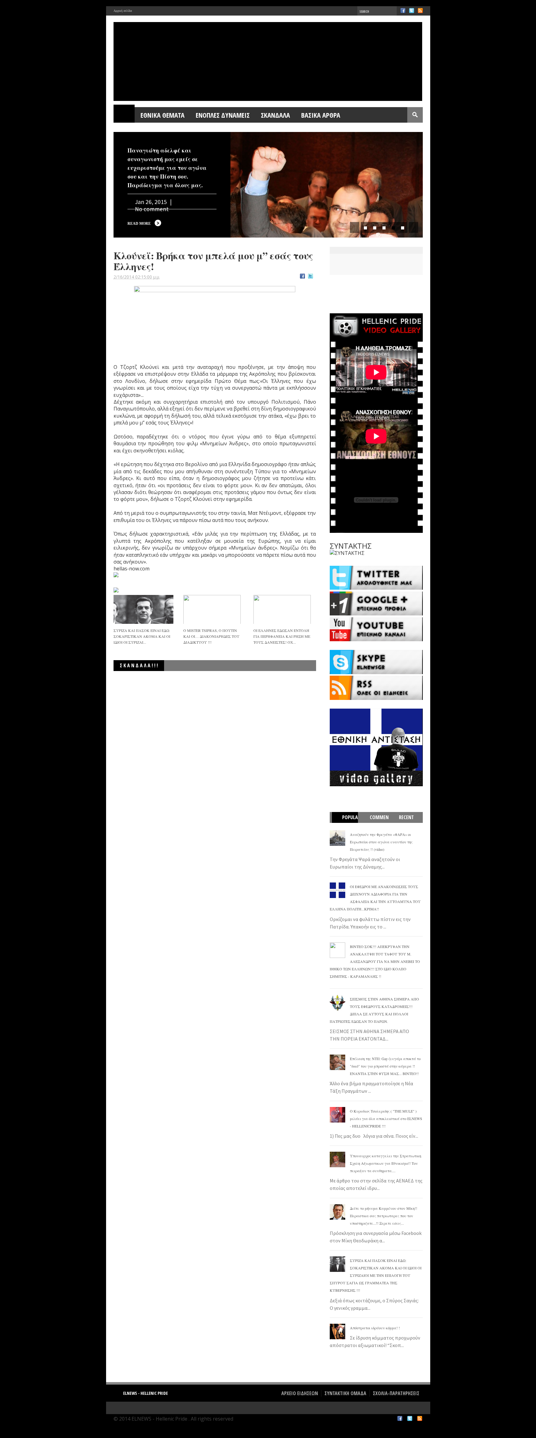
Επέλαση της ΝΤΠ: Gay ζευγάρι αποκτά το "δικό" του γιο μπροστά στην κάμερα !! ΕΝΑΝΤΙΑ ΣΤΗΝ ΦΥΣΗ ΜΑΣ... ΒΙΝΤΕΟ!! (385, 1066)
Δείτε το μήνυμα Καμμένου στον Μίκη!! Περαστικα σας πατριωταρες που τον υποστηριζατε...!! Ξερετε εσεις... (383, 1216)
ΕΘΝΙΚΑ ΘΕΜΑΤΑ (163, 115)
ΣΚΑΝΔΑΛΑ (275, 115)
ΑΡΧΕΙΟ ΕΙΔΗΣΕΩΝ (299, 1393)
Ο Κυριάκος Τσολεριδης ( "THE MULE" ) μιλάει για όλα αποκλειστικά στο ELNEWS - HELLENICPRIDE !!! (386, 1118)
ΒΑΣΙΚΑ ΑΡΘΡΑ (320, 115)
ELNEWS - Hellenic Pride (145, 1393)
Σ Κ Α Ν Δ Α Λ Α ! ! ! (139, 665)
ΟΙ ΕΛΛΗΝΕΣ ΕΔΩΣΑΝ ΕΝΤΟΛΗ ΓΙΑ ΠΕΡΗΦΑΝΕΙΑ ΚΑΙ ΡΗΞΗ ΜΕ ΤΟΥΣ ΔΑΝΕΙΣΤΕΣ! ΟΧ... (281, 636)
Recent (406, 817)
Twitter (411, 10)
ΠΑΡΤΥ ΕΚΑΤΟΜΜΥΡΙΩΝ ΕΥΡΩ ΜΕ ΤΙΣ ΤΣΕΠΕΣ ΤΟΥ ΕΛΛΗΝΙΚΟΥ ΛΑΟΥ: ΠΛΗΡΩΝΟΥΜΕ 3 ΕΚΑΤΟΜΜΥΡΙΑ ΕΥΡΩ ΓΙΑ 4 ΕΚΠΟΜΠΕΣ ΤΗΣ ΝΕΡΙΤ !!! (225, 680)
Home (124, 115)
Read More (139, 223)
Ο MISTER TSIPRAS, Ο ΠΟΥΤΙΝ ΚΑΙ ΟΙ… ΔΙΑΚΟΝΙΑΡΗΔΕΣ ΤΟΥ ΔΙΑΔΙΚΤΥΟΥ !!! (211, 636)
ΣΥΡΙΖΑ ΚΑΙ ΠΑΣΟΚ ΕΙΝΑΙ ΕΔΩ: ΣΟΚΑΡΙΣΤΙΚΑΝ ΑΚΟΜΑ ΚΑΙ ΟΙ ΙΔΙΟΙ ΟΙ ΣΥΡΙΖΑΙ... (142, 636)
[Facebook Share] (302, 277)
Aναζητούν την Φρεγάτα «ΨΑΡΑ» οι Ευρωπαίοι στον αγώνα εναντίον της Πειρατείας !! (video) (381, 842)
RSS (420, 10)
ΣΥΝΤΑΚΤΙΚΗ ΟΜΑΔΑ (345, 1393)
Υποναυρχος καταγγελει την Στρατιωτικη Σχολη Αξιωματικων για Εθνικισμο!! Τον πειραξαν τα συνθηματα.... (385, 1163)
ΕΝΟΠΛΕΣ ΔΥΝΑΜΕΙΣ (223, 115)
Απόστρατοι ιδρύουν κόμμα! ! (375, 1327)
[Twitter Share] (310, 277)
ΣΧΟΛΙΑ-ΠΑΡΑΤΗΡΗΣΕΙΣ (396, 1393)
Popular (348, 823)
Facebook (402, 10)
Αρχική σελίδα (123, 10)
